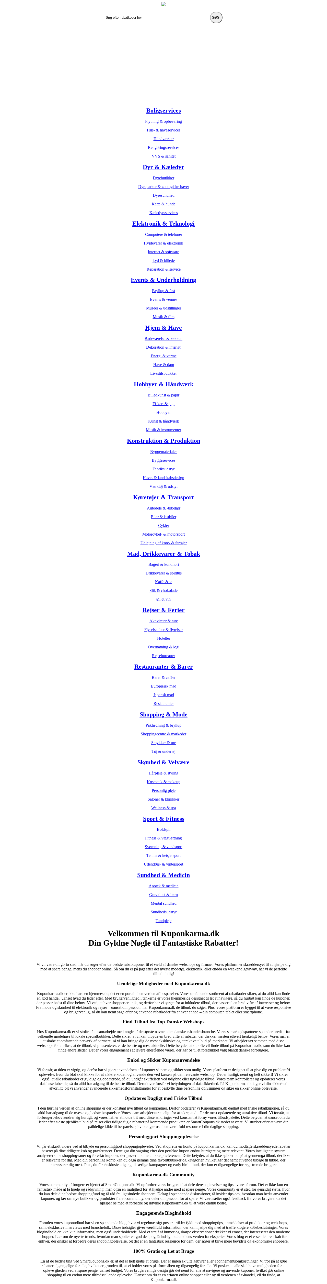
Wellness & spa (163, 808)
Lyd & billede (164, 260)
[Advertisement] (163, 66)
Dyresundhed (163, 195)
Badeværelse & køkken (163, 338)
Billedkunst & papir (163, 395)
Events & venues (163, 299)
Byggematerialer (163, 451)
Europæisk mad (163, 686)
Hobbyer (163, 412)
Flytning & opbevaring (163, 121)
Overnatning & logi (163, 647)
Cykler (163, 525)
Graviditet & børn (163, 894)
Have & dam (163, 364)
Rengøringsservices (163, 147)
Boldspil (163, 829)
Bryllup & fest (163, 291)
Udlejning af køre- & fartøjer (164, 543)
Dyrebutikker (163, 178)
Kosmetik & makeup (163, 782)
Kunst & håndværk (163, 421)
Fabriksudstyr (163, 469)
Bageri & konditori (163, 564)
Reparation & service (164, 269)
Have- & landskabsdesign (163, 477)
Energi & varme (164, 356)
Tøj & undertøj (163, 751)
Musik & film (163, 317)
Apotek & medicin (164, 886)
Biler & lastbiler (163, 517)
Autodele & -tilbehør (163, 508)
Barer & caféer (164, 677)
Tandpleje (163, 920)
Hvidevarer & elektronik (163, 243)
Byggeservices (163, 460)
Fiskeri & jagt (163, 404)
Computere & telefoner (163, 234)
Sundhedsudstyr (164, 912)
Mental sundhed (164, 903)
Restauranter (164, 703)
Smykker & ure (163, 742)
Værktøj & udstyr (163, 486)
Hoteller (163, 638)
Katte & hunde (164, 204)
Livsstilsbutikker (163, 373)
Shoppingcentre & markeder (163, 734)
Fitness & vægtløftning (163, 838)
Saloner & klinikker (163, 799)
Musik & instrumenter (163, 430)
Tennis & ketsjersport (163, 855)
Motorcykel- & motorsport (163, 534)
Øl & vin (163, 599)
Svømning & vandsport (163, 847)
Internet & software (163, 252)
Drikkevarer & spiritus (164, 573)
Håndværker (164, 139)
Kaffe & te (163, 582)
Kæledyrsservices (163, 213)
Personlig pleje (164, 790)
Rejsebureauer (163, 656)
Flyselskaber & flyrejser (163, 629)
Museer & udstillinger (163, 308)
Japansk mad (163, 695)
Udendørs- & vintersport (163, 864)
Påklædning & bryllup (163, 725)
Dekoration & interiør (163, 347)
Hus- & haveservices (163, 130)
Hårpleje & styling (163, 773)
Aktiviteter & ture (163, 621)
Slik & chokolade (163, 590)
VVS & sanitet (164, 156)
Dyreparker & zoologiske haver (163, 186)
